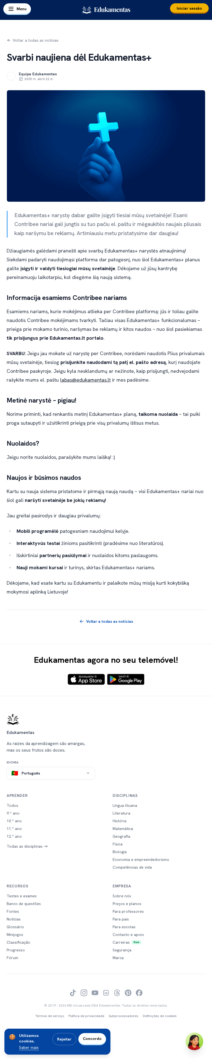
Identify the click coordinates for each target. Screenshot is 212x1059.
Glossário (15, 926)
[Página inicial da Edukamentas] (106, 719)
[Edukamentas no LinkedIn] (106, 992)
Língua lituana (125, 805)
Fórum (12, 957)
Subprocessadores (123, 1016)
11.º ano (14, 828)
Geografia (121, 836)
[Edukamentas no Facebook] (139, 992)
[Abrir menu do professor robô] (194, 1041)
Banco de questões (24, 903)
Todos (12, 805)
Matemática (123, 828)
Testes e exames (22, 895)
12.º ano (14, 836)
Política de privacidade (86, 1016)
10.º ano (14, 820)
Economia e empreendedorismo (141, 859)
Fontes (13, 911)
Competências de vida (132, 867)
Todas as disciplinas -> (27, 846)
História (119, 820)
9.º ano (13, 813)
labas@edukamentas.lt (85, 380)
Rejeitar (64, 1039)
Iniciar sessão (189, 8)
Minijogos (15, 934)
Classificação (18, 942)
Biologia (120, 851)
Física (118, 844)
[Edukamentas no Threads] (117, 992)
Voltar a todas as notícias (36, 40)
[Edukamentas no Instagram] (84, 992)
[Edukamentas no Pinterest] (128, 992)
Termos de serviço (49, 1016)
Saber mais (29, 1047)
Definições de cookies (160, 1016)
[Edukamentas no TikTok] (73, 992)
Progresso (16, 950)
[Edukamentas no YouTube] (95, 992)
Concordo (92, 1038)
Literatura (121, 813)
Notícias (14, 919)
